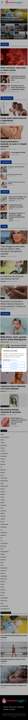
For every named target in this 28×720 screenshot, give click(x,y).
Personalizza (14, 363)
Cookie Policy (6, 360)
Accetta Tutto (14, 368)
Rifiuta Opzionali (14, 366)
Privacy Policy (13, 360)
